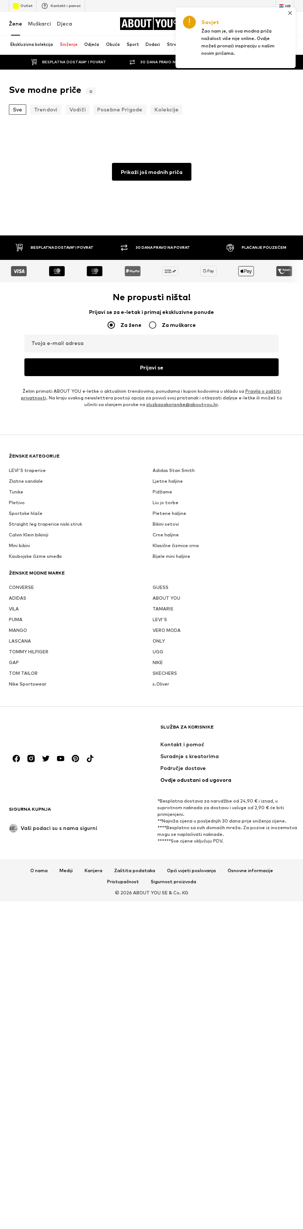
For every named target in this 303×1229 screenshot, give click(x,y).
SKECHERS (165, 673)
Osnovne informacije (250, 870)
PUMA (16, 619)
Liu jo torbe (165, 502)
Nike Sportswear (28, 684)
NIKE (158, 662)
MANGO (18, 630)
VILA (14, 609)
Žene (15, 23)
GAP (14, 662)
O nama (39, 870)
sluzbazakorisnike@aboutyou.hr (182, 404)
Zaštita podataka (134, 870)
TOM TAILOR (23, 673)
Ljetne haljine (168, 481)
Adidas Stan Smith (174, 470)
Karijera (93, 870)
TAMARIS (163, 609)
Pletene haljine (169, 513)
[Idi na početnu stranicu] (49, 730)
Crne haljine (166, 535)
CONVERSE (21, 587)
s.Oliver (161, 684)
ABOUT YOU (166, 598)
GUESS (160, 587)
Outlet (26, 5)
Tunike (16, 492)
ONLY (159, 641)
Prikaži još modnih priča (152, 172)
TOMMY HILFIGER (28, 651)
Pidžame (162, 492)
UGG (158, 651)
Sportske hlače (25, 513)
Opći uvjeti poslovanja (191, 870)
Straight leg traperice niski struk (45, 524)
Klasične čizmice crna (176, 545)
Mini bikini (19, 545)
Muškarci (39, 23)
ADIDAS (17, 598)
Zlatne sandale (26, 481)
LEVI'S (160, 619)
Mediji (66, 870)
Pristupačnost (123, 881)
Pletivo (17, 502)
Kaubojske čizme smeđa (35, 556)
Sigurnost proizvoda (173, 881)
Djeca (64, 23)
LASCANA (20, 641)
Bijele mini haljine (171, 556)
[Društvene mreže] (16, 758)
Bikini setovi (166, 524)
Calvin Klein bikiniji (28, 535)
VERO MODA (167, 630)
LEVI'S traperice (27, 470)
